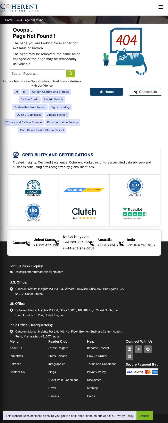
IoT (25, 91)
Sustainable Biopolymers (29, 107)
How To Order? (97, 356)
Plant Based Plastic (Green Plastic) (42, 130)
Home (9, 20)
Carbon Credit (30, 99)
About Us (16, 348)
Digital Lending (60, 107)
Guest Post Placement (63, 380)
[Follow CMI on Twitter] (138, 349)
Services (15, 364)
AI (16, 91)
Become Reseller (98, 348)
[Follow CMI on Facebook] (148, 349)
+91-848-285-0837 (141, 245)
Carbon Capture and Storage (50, 91)
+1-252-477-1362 (47, 245)
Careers (53, 396)
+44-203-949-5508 (79, 248)
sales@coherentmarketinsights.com (39, 271)
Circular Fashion (57, 114)
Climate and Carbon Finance (24, 122)
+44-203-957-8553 (77, 242)
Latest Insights (58, 348)
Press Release (57, 356)
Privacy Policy (124, 415)
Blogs (52, 372)
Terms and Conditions (101, 364)
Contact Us (147, 92)
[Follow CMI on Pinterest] (129, 356)
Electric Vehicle (53, 99)
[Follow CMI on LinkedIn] (129, 349)
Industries (16, 356)
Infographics (56, 364)
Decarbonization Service (62, 122)
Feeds (91, 396)
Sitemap (92, 388)
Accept (144, 415)
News (52, 388)
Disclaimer (94, 380)
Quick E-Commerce (29, 114)
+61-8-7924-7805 (111, 245)
